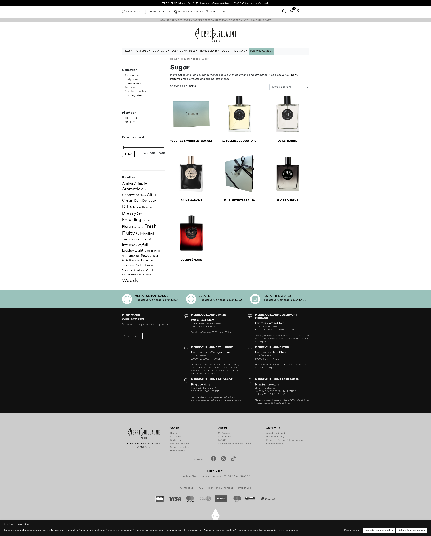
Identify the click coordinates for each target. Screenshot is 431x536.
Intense (128, 245)
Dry (139, 213)
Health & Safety (275, 437)
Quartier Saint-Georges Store (210, 352)
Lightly (140, 250)
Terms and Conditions (220, 488)
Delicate (149, 200)
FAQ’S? (222, 440)
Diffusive (131, 207)
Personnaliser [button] (352, 530)
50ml (128, 122)
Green (153, 239)
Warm (126, 274)
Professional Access (190, 12)
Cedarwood (130, 195)
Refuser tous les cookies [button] (411, 530)
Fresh (150, 226)
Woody (130, 280)
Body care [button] (160, 51)
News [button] (127, 51)
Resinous (134, 260)
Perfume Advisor (261, 51)
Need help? (133, 12)
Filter (128, 154)
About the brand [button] (233, 51)
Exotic (146, 220)
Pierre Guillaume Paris (215, 35)
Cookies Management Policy (234, 444)
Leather (128, 250)
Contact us (224, 437)
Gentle (125, 240)
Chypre (143, 195)
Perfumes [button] (141, 51)
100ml (129, 118)
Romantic (147, 260)
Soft (139, 265)
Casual (146, 189)
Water (133, 275)
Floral (127, 227)
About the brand (275, 433)
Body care (131, 79)
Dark (138, 200)
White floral (144, 275)
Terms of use (243, 488)
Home (173, 59)
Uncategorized (134, 95)
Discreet (147, 207)
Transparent (128, 270)
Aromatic (131, 189)
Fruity (128, 233)
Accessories (132, 75)
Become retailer (275, 444)
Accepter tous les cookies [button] (379, 530)
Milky (124, 256)
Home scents (133, 83)
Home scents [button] (209, 51)
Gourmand (138, 239)
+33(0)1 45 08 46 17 (158, 12)
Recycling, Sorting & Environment (285, 440)
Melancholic (153, 251)
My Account (224, 433)
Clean (128, 201)
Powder (147, 256)
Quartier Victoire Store (269, 323)
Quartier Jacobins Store (270, 352)
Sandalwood (128, 266)
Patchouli (133, 256)
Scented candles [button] (183, 51)
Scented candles (135, 91)
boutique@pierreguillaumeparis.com (202, 476)
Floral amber (138, 227)
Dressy (129, 213)
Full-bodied (144, 233)
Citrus (152, 195)
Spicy (148, 265)
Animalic (140, 183)
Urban (140, 270)
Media (213, 12)
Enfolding (131, 220)
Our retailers (132, 336)
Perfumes (130, 87)
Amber (128, 183)
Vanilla (150, 270)
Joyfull (142, 245)
